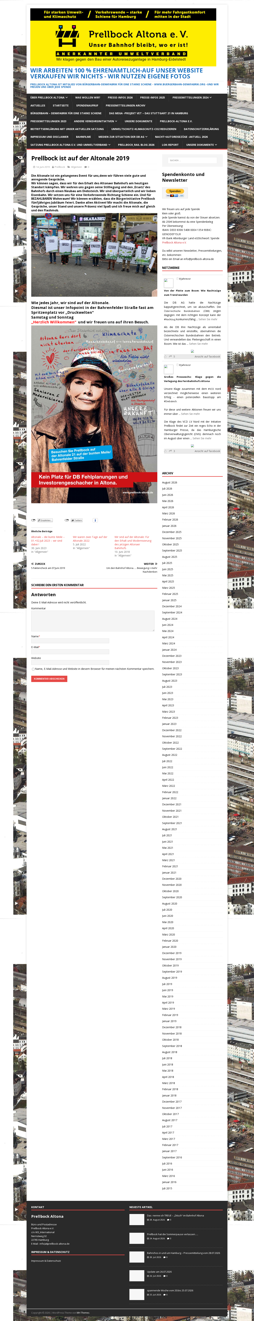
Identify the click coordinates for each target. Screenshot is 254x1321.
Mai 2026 (167, 501)
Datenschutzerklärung (201, 129)
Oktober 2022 (170, 742)
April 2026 (168, 507)
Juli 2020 (167, 909)
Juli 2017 (167, 1126)
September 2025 (172, 550)
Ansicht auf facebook (207, 356)
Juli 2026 (167, 488)
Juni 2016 (167, 1169)
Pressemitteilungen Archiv (125, 105)
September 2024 (172, 612)
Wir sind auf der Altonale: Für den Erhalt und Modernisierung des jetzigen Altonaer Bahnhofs (133, 542)
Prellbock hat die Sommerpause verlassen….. (172, 1234)
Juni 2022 (167, 767)
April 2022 (168, 779)
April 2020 (168, 928)
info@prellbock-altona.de (199, 259)
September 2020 (172, 897)
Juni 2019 (167, 990)
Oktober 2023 (170, 668)
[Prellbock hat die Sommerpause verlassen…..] (136, 1241)
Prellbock (60, 167)
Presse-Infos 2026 (120, 97)
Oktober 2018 (170, 1039)
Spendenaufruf (87, 105)
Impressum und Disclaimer (49, 137)
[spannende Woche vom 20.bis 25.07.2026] (136, 1298)
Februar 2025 (170, 594)
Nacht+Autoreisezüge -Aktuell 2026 (181, 137)
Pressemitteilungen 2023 (48, 121)
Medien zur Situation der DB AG (121, 137)
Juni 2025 (167, 569)
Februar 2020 (170, 940)
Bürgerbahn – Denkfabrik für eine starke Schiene (66, 113)
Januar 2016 (169, 1182)
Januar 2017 (169, 1151)
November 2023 (172, 662)
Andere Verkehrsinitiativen (94, 121)
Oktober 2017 (170, 1114)
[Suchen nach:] (192, 160)
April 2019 (168, 1002)
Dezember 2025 (171, 532)
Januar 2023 (169, 724)
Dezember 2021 (171, 804)
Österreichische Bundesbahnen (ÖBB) (187, 311)
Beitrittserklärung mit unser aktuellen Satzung (67, 129)
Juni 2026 (167, 495)
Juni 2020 (167, 916)
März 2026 (168, 513)
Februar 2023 (170, 717)
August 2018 (169, 1052)
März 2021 (168, 860)
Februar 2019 (170, 1015)
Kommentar (38, 608)
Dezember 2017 (171, 1101)
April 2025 (168, 581)
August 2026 (169, 482)
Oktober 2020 (170, 891)
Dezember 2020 (171, 878)
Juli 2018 (167, 1058)
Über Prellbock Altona (47, 97)
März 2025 (168, 587)
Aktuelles (37, 105)
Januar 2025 (169, 600)
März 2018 (168, 1083)
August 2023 (169, 680)
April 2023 (168, 705)
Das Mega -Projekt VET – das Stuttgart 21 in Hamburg (148, 113)
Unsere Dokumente (138, 121)
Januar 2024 (169, 649)
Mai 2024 (167, 631)
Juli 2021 (167, 835)
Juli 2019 (167, 984)
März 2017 (168, 1139)
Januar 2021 (169, 872)
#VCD (211, 389)
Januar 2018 (169, 1095)
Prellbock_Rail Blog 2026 (136, 144)
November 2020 (172, 885)
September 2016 (172, 1157)
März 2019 (168, 1008)
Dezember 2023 (171, 656)
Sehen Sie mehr (208, 319)
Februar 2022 (170, 792)
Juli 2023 (167, 686)
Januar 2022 (169, 798)
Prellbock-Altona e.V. (176, 121)
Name (35, 636)
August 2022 (169, 755)
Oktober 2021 (170, 816)
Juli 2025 (167, 563)
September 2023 (172, 674)
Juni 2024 (167, 625)
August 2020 (169, 903)
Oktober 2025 (170, 544)
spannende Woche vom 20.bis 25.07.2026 (170, 1290)
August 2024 (169, 618)
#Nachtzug (169, 319)
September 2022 (172, 748)
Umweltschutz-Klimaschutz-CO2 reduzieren (143, 129)
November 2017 (172, 1108)
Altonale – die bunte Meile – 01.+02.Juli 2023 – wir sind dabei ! (48, 540)
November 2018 (172, 1033)
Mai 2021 (167, 847)
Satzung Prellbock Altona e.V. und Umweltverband (68, 144)
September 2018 (172, 1046)
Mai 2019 (167, 996)
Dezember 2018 (171, 1027)
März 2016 (168, 1176)
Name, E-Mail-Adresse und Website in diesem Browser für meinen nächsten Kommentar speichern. (94, 669)
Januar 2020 (169, 946)
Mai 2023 (167, 699)
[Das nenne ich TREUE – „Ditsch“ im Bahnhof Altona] (136, 1223)
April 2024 (168, 637)
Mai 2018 (167, 1070)
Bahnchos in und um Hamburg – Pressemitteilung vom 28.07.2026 (183, 1253)
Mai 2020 (167, 922)
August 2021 (169, 829)
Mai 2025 (167, 575)
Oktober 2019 (170, 965)
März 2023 (168, 711)
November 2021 (172, 810)
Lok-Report (170, 144)
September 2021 (172, 823)
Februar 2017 (170, 1145)
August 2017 (169, 1120)
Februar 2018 (170, 1089)
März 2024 (168, 643)
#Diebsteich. (170, 401)
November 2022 (172, 736)
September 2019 (172, 971)
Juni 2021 (167, 841)
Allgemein (76, 167)
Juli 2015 (167, 1188)
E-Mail (35, 647)
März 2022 (168, 786)
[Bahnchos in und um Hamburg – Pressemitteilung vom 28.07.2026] (136, 1260)
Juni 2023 (167, 693)
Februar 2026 (170, 519)
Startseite (61, 105)
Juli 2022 (167, 761)
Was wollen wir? (87, 97)
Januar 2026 (169, 526)
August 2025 (169, 557)
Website (36, 658)
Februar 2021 (170, 866)
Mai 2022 (167, 773)
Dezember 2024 (171, 606)
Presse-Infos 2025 (152, 97)
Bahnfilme (83, 137)
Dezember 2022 (171, 730)
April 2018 (168, 1077)
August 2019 (169, 977)
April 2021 (168, 854)
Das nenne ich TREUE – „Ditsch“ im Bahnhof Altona (175, 1215)
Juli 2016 (167, 1163)
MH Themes (83, 1312)
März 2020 (168, 934)
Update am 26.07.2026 (159, 1271)
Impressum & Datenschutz (46, 1260)
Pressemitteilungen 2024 (190, 97)
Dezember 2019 (171, 953)
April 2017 (168, 1132)
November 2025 (172, 538)
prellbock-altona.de (59, 1243)
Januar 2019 (169, 1021)
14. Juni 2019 (43, 167)
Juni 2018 (167, 1064)
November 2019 (172, 959)
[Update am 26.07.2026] (136, 1279)
